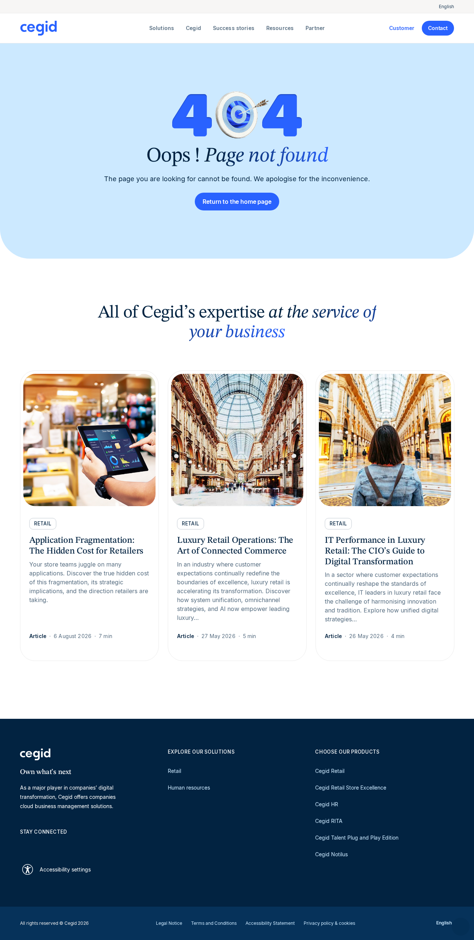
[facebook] (95, 844)
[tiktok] (77, 844)
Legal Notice (169, 923)
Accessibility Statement (270, 923)
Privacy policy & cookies (329, 923)
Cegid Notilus (331, 854)
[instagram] (59, 844)
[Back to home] (83, 28)
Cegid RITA (329, 821)
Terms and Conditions (214, 923)
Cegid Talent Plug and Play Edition (356, 837)
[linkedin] (23, 844)
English (446, 6)
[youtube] (41, 844)
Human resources (189, 787)
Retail (174, 771)
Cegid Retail (329, 771)
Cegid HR (326, 804)
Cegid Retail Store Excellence (350, 787)
